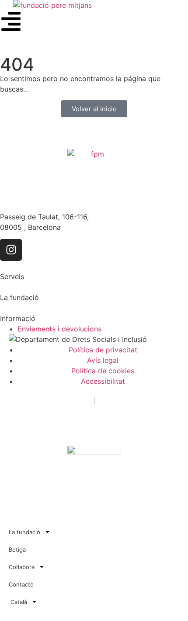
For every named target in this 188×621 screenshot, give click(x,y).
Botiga (17, 549)
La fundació (24, 532)
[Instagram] (11, 250)
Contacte (21, 584)
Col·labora (22, 566)
